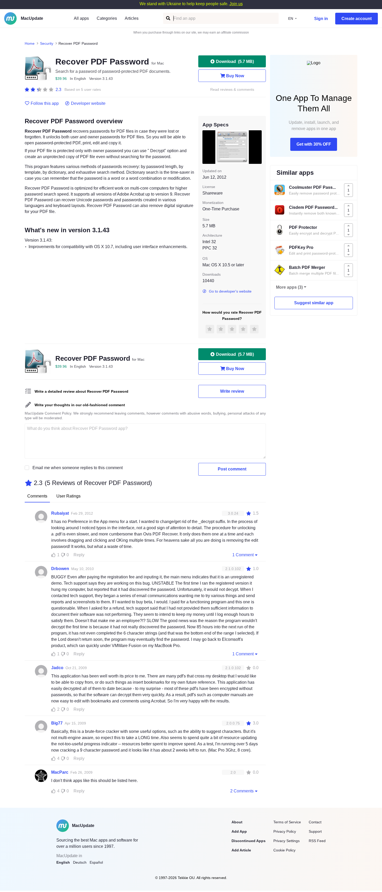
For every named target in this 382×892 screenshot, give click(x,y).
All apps (81, 18)
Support (315, 831)
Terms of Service (287, 822)
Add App (239, 831)
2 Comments (242, 791)
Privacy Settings (286, 840)
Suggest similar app (313, 303)
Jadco (57, 667)
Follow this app (45, 103)
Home (30, 43)
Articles (132, 18)
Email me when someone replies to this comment (77, 468)
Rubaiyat (60, 513)
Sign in (321, 18)
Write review (232, 391)
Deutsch (80, 862)
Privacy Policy (284, 831)
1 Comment (243, 555)
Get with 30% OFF (314, 144)
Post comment (232, 469)
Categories (107, 18)
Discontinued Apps (249, 840)
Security (46, 43)
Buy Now (235, 76)
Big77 (57, 723)
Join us (236, 4)
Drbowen (60, 568)
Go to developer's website (230, 291)
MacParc (59, 772)
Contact (315, 822)
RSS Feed (317, 840)
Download (235, 61)
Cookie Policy (284, 850)
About (237, 822)
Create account (356, 18)
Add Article (241, 850)
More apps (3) (289, 287)
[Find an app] (167, 18)
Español (96, 862)
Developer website (88, 103)
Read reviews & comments (232, 89)
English (63, 862)
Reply (79, 555)
